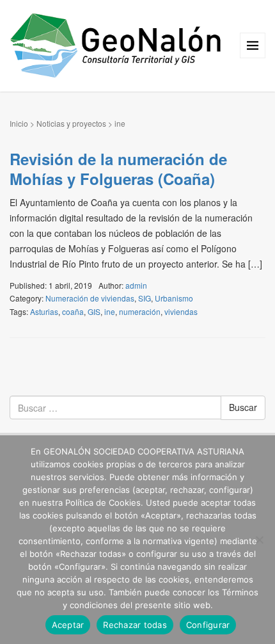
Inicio (19, 123)
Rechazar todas (135, 625)
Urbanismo (174, 298)
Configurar (208, 625)
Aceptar (68, 625)
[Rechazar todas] (259, 539)
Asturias (44, 311)
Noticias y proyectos (71, 123)
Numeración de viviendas (89, 298)
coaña (73, 311)
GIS (94, 311)
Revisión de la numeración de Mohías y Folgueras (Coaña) (118, 168)
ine (109, 311)
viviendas (181, 311)
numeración (140, 311)
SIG (144, 298)
